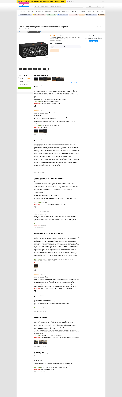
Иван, (38, 227)
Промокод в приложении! (25, 14)
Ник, (37, 371)
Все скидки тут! (74, 14)
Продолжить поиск (93, 41)
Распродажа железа (91, 14)
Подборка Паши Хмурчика (105, 14)
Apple (82, 14)
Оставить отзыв (24, 88)
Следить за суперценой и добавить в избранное (65, 46)
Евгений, (38, 206)
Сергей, (38, 172)
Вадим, (38, 134)
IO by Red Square (51, 14)
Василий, (38, 270)
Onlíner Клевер (72, 1)
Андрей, (38, 106)
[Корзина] (103, 6)
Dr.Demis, (38, 290)
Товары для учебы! (63, 14)
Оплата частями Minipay (39, 14)
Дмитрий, (38, 346)
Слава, (38, 311)
